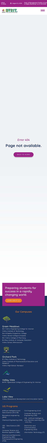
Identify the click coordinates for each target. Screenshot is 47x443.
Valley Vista (8, 380)
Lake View (7, 396)
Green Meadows (10, 326)
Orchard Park (9, 356)
